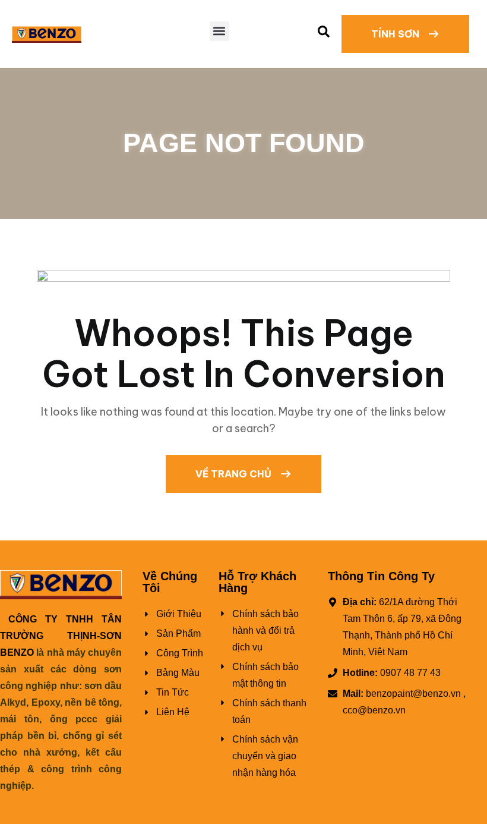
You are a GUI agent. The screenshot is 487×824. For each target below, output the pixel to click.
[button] (219, 31)
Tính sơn (396, 34)
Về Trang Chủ (234, 474)
